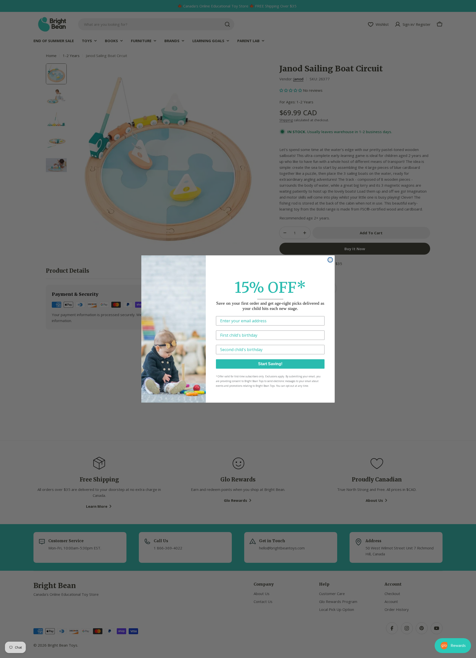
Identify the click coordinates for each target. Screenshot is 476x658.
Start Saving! (270, 364)
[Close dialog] (330, 259)
